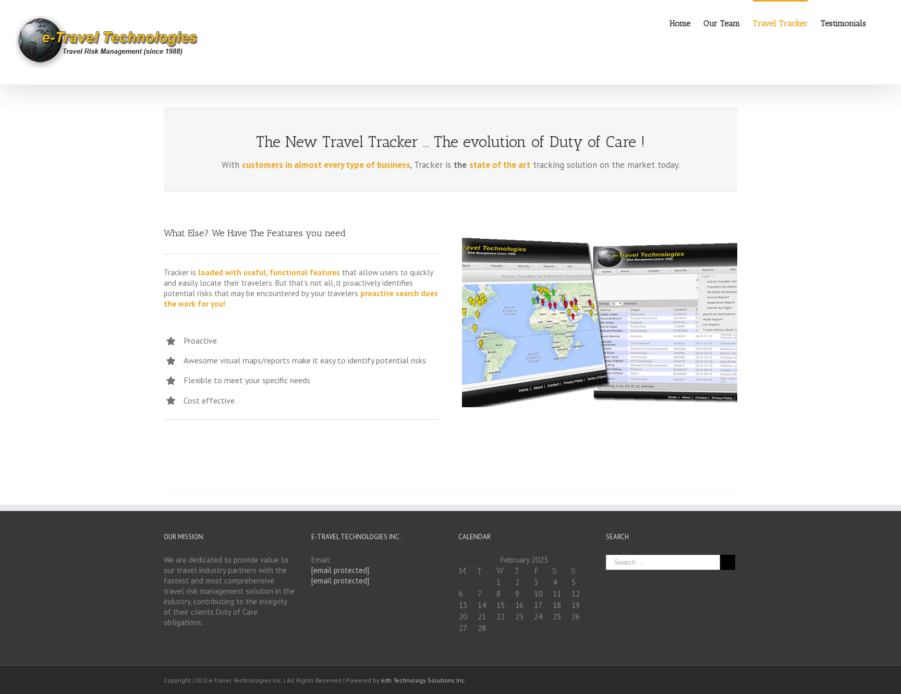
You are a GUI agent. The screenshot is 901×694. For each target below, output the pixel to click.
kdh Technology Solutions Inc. (423, 680)
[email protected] (340, 570)
